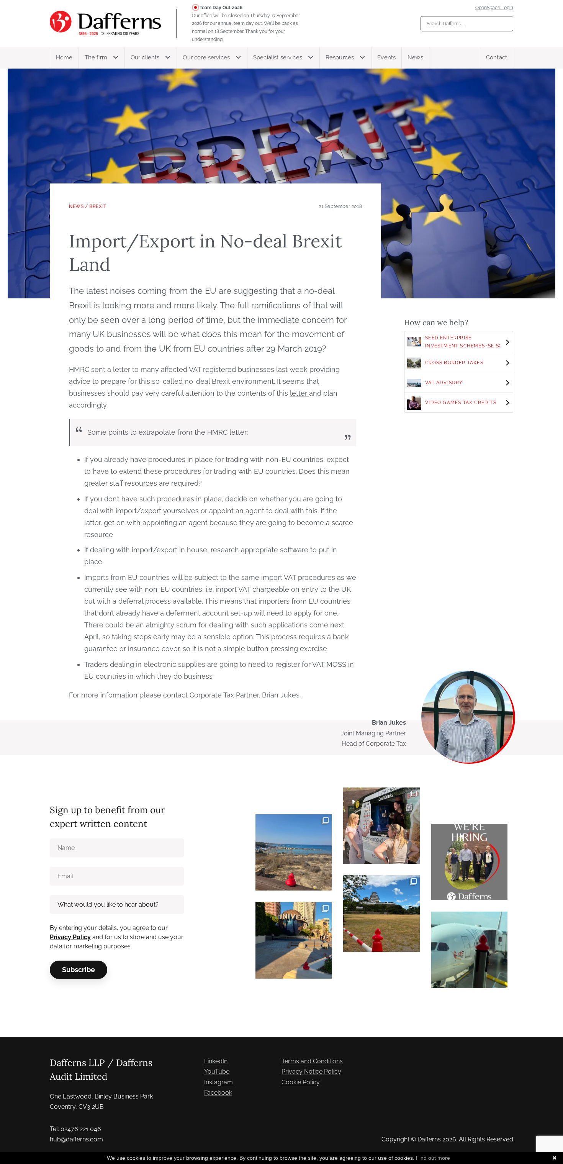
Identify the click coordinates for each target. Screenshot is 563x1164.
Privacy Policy (70, 937)
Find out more (433, 1158)
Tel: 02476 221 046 (75, 1129)
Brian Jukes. (281, 695)
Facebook (218, 1092)
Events (386, 57)
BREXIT (97, 206)
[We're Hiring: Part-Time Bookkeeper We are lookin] (469, 862)
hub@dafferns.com (76, 1139)
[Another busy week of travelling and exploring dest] (293, 940)
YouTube (216, 1071)
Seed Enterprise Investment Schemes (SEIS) (463, 342)
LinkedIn (215, 1061)
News (415, 57)
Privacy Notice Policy (311, 1071)
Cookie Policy (301, 1082)
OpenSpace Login (494, 7)
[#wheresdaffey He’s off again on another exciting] (469, 950)
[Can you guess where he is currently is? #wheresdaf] (381, 913)
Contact (496, 57)
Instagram (218, 1082)
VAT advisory (444, 382)
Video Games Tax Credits (460, 402)
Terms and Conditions (312, 1061)
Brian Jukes (389, 722)
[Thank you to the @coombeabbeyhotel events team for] (381, 825)
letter (299, 393)
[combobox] (467, 23)
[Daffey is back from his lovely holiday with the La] (293, 852)
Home (64, 57)
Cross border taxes (454, 362)
